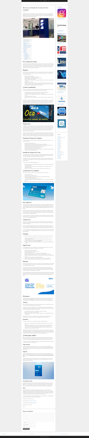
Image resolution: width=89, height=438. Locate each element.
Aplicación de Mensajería (60, 137)
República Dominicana (60, 154)
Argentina (58, 138)
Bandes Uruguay (34, 402)
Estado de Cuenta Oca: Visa (27, 46)
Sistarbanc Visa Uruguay (32, 400)
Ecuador (58, 142)
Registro (24, 42)
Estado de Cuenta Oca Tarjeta (27, 45)
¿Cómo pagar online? (26, 55)
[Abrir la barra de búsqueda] (48, 1)
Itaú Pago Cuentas (27, 58)
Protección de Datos (59, 152)
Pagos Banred (26, 56)
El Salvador (58, 143)
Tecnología (58, 155)
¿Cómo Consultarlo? (26, 43)
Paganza (26, 57)
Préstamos (25, 52)
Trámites (58, 156)
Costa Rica (58, 141)
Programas (58, 151)
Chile (58, 139)
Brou (25, 59)
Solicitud (26, 53)
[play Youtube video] (38, 113)
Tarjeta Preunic (32, 398)
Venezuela (58, 158)
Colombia (58, 140)
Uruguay (25, 406)
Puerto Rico (58, 153)
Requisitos (26, 54)
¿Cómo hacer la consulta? (26, 47)
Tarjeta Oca (25, 44)
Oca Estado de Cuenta (26, 41)
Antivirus (58, 136)
